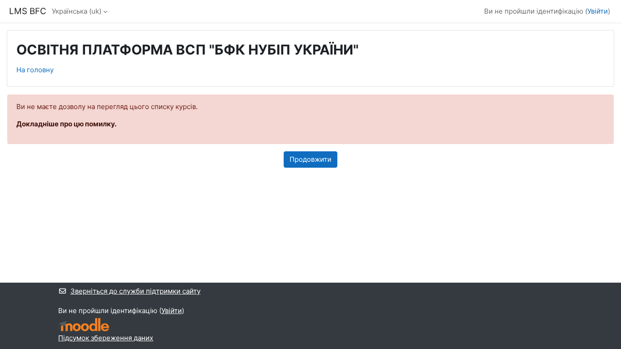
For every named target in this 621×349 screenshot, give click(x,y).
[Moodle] (83, 324)
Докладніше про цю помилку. (66, 124)
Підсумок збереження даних (105, 338)
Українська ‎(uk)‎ (76, 11)
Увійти (597, 11)
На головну (35, 69)
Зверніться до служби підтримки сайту (135, 291)
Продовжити (310, 159)
